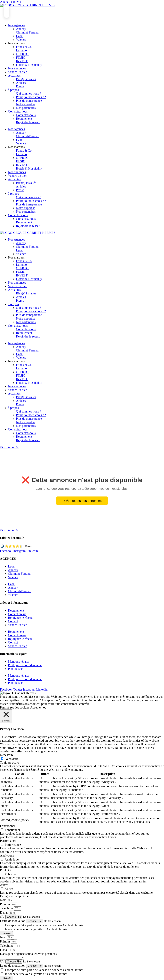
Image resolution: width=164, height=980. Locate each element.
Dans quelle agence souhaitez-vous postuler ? (28, 953)
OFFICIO (22, 54)
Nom (3, 900)
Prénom (5, 904)
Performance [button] (8, 840)
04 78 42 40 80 (9, 447)
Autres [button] (4, 885)
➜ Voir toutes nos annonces (82, 500)
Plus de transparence (29, 100)
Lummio (21, 50)
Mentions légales (18, 661)
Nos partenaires (26, 108)
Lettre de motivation (13, 921)
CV (2, 916)
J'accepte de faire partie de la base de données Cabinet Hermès (44, 925)
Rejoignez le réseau (20, 617)
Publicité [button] (5, 870)
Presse (20, 86)
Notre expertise (25, 104)
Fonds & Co (24, 46)
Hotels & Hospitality (29, 64)
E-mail (4, 912)
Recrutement (24, 118)
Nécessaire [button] (7, 755)
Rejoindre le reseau (28, 122)
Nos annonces (17, 68)
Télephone (7, 908)
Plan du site (15, 668)
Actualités (14, 75)
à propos (13, 90)
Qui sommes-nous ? (28, 93)
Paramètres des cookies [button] (14, 707)
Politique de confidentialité (25, 665)
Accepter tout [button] (38, 707)
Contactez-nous (18, 111)
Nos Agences (16, 25)
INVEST (22, 61)
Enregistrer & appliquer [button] (15, 896)
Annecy (21, 29)
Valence (21, 39)
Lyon (19, 36)
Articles (21, 82)
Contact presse (17, 614)
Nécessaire (11, 759)
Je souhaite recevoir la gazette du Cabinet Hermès (36, 929)
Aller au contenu (10, 1)
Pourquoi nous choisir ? (31, 97)
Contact (13, 621)
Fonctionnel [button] (7, 826)
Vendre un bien (17, 72)
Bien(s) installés (26, 79)
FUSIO (20, 57)
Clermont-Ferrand (27, 32)
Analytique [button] (7, 855)
